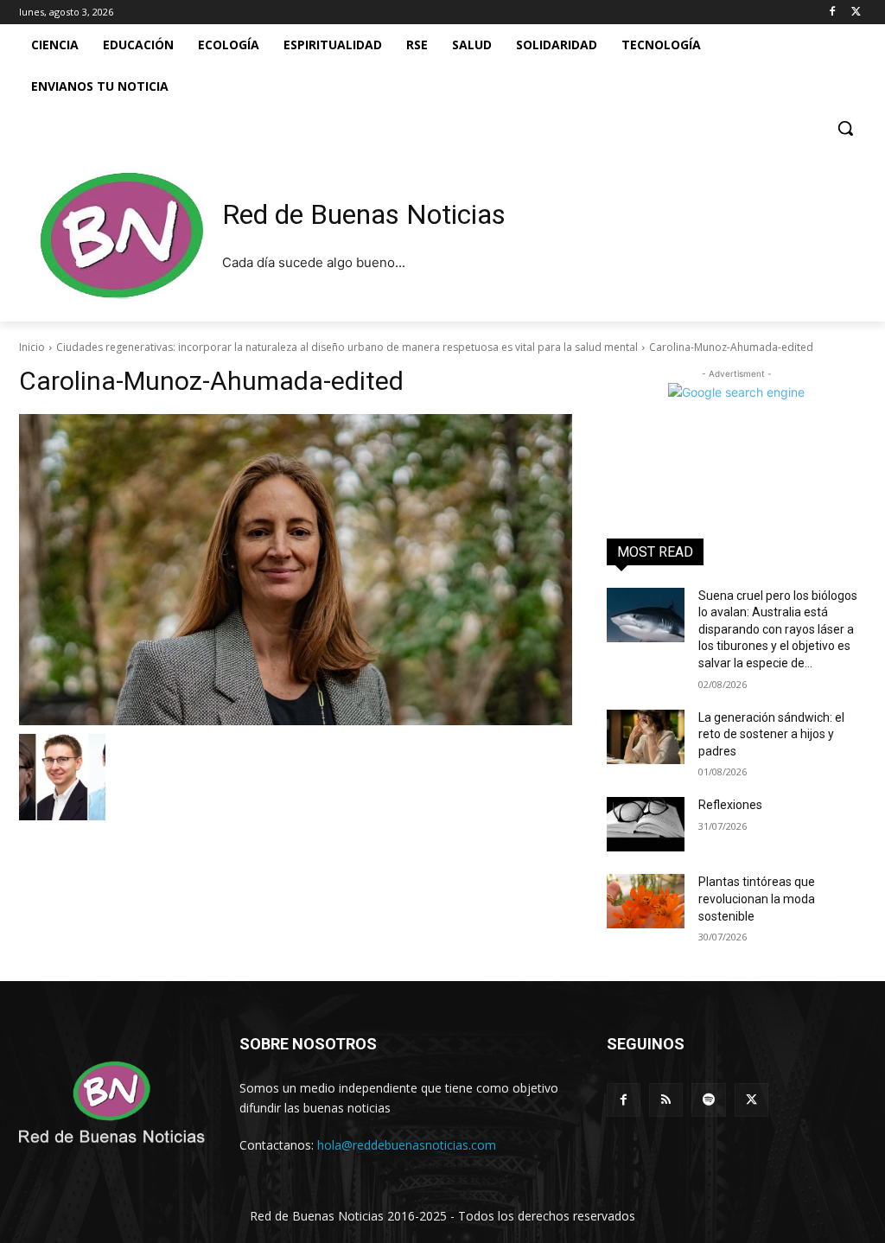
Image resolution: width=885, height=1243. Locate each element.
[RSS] (666, 1100)
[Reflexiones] (645, 824)
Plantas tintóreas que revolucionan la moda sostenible (756, 898)
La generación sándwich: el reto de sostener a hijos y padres (771, 734)
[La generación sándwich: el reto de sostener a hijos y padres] (645, 737)
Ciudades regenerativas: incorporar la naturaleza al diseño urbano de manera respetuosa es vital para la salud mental (347, 347)
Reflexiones (730, 805)
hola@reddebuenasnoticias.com (406, 1145)
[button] (845, 128)
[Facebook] (832, 12)
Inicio (32, 347)
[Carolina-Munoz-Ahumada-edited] (295, 569)
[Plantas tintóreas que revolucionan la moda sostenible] (645, 901)
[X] (856, 12)
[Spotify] (708, 1100)
